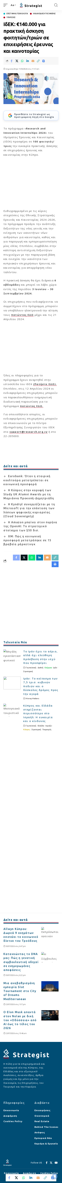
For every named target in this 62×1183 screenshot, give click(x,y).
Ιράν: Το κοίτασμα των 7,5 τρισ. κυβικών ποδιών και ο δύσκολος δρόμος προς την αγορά (40, 686)
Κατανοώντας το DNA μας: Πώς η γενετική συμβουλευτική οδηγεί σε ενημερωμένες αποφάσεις (21, 961)
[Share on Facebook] (11, 61)
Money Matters (32, 698)
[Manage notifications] (55, 1176)
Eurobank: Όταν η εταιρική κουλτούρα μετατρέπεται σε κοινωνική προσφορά (26, 480)
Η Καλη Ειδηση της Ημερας (44, 14)
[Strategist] (31, 5)
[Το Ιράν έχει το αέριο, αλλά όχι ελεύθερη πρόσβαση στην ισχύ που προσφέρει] (12, 655)
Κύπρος (26, 729)
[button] (6, 5)
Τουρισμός (46, 729)
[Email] (32, 61)
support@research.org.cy (28, 431)
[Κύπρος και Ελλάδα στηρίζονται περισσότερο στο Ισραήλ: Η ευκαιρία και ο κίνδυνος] (12, 710)
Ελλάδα (41, 726)
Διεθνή (40, 667)
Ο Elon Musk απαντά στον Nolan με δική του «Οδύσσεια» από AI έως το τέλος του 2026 (20, 1020)
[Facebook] (46, 1163)
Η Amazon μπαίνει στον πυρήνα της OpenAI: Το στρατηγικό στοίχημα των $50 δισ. (30, 526)
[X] (51, 1163)
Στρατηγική (28, 671)
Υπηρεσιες (11, 17)
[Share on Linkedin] (27, 61)
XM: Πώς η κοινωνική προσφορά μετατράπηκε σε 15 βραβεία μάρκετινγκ (27, 540)
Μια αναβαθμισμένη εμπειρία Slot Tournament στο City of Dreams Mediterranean (19, 991)
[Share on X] (16, 61)
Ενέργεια (48, 667)
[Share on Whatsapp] (22, 61)
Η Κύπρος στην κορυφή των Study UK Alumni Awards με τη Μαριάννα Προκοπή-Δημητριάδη (28, 494)
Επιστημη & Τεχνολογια (17, 14)
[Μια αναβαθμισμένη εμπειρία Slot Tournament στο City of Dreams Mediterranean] (50, 986)
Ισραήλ (48, 726)
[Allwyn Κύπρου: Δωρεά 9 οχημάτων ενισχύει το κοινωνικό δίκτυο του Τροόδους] (50, 932)
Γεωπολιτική (31, 667)
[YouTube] (56, 1163)
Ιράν (55, 667)
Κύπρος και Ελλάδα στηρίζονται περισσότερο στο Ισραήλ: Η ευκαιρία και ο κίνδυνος (38, 713)
